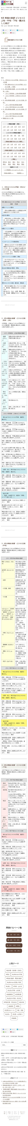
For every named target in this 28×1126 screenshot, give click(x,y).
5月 (19, 135)
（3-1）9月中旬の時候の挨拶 (13, 105)
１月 (4, 127)
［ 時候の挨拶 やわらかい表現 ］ (14, 141)
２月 (8, 127)
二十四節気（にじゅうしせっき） (14, 170)
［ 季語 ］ (14, 159)
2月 (8, 135)
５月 (19, 127)
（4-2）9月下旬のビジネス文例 (14, 116)
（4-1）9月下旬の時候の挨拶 (13, 114)
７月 (4, 130)
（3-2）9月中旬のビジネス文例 (14, 107)
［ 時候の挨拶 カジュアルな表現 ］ (14, 150)
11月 (19, 130)
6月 (23, 135)
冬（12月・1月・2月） (14, 951)
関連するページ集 (8, 118)
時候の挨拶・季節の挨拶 (13, 26)
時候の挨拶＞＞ (8, 173)
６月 (23, 127)
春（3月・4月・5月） (14, 935)
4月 (15, 135)
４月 (15, 127)
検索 (24, 1045)
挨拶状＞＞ (20, 173)
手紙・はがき (4, 26)
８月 (8, 130)
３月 (11, 127)
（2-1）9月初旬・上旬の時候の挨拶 (15, 93)
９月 (11, 130)
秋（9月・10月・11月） (14, 945)
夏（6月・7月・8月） (14, 940)
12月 (23, 130)
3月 (11, 135)
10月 (15, 130)
